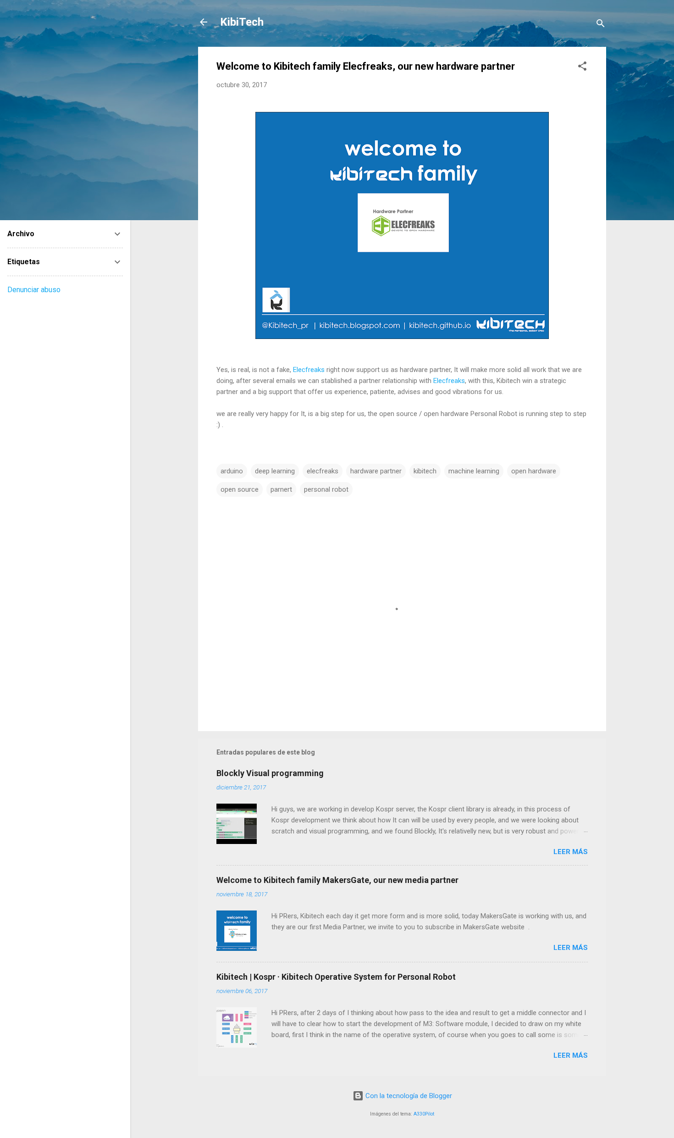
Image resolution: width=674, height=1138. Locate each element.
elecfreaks (322, 471)
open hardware (533, 471)
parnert (281, 489)
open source (240, 489)
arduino (232, 471)
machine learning (473, 471)
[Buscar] (600, 25)
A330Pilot (424, 1114)
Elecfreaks (309, 370)
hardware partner (376, 471)
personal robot (326, 489)
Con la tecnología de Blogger (408, 1096)
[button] (582, 68)
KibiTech (242, 22)
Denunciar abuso (34, 289)
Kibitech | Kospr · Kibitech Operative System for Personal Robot (336, 977)
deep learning (275, 471)
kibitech (425, 471)
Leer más (570, 852)
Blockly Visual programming (270, 773)
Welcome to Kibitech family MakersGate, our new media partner (337, 880)
